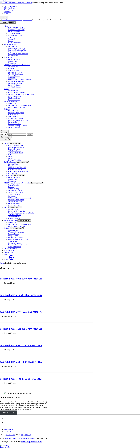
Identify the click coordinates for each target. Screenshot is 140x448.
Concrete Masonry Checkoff (17, 245)
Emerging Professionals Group (18, 239)
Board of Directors (14, 149)
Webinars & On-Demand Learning (19, 198)
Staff (9, 154)
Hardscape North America (16, 211)
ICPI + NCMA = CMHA (16, 145)
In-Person (11, 187)
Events (6, 207)
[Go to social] (5, 418)
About (6, 143)
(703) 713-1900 (10, 435)
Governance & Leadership (16, 147)
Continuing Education (15, 201)
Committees (12, 181)
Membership (8, 175)
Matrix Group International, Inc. (31, 442)
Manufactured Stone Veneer (17, 166)
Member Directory (14, 179)
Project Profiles (13, 173)
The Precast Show (14, 216)
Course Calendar (13, 185)
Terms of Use (8, 429)
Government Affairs (14, 243)
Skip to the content (6, 1)
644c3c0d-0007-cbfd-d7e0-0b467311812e (21, 278)
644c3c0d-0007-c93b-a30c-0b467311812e (21, 345)
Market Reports (13, 230)
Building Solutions (10, 162)
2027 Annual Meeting (15, 215)
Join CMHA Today (10, 397)
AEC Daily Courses (14, 205)
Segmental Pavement (15, 169)
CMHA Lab (12, 222)
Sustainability (12, 241)
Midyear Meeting (13, 209)
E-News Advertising (14, 160)
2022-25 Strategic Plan (15, 153)
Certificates (11, 196)
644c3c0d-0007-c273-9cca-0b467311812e (21, 312)
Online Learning (13, 189)
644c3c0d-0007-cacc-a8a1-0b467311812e (21, 328)
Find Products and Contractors (18, 171)
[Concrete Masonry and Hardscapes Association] (4, 445)
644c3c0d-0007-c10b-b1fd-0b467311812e (21, 295)
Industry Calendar (14, 218)
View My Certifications (15, 192)
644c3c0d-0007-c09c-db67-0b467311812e (21, 362)
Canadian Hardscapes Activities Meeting (21, 213)
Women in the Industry (15, 237)
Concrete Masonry (14, 164)
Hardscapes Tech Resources (17, 226)
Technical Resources (10, 220)
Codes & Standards (14, 247)
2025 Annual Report (14, 151)
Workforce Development (16, 200)
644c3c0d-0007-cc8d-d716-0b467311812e (21, 378)
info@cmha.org (26, 435)
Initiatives (7, 228)
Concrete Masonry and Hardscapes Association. (21, 438)
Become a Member (14, 177)
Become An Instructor (15, 203)
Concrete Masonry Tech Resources (19, 224)
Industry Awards (13, 234)
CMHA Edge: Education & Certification (17, 183)
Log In (6, 13)
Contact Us (11, 156)
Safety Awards (13, 236)
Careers (10, 158)
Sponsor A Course (14, 194)
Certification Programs (15, 190)
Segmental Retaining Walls (17, 168)
